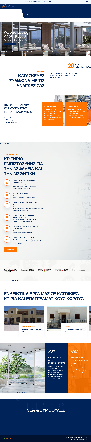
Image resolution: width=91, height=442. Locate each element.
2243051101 (48, 1)
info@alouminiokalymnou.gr (33, 1)
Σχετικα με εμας (40, 7)
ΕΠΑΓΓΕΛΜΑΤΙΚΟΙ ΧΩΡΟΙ (71, 326)
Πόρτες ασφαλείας (15, 34)
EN (87, 1)
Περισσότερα (10, 249)
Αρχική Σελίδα (29, 7)
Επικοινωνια (28, 14)
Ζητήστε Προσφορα (59, 7)
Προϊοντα (49, 7)
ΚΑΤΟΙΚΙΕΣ (25, 326)
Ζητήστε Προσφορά (81, 7)
